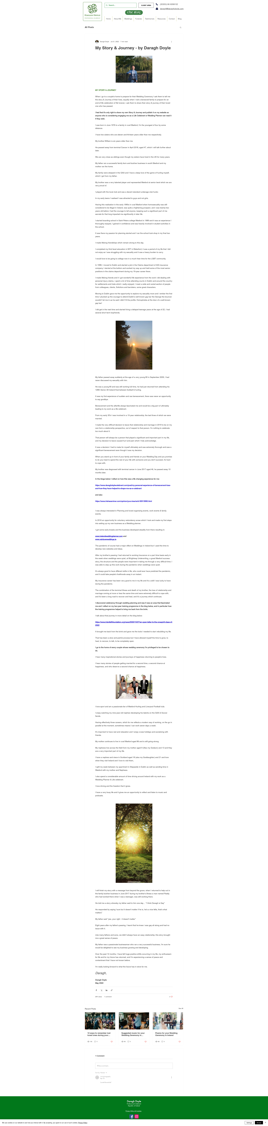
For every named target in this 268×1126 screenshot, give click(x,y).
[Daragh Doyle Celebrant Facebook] (131, 1116)
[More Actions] (171, 1077)
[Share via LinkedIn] (107, 990)
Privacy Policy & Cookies (133, 1111)
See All (181, 1008)
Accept (259, 1123)
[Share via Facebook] (96, 990)
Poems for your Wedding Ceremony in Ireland (166, 1034)
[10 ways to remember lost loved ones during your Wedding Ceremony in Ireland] (100, 1020)
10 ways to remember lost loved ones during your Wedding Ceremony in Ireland (98, 1034)
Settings (249, 1123)
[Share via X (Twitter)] (101, 990)
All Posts (89, 27)
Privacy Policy (82, 1123)
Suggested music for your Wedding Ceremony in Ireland (133, 1034)
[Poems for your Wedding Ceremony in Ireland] (168, 1020)
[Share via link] (112, 990)
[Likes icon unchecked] (101, 1086)
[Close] (265, 1122)
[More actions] (171, 41)
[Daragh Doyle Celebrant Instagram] (137, 1116)
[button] (181, 27)
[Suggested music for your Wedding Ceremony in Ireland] (134, 1020)
